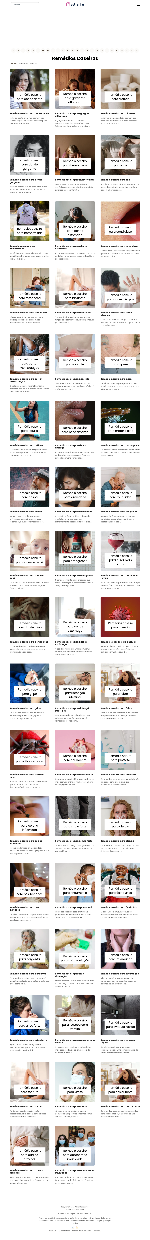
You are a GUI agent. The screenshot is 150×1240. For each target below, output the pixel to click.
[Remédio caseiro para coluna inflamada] (29, 816)
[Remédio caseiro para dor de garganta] (29, 155)
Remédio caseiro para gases (117, 378)
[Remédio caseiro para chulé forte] (75, 816)
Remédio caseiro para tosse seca (28, 312)
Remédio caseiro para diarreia (118, 113)
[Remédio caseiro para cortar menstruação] (29, 354)
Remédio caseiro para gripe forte (28, 1040)
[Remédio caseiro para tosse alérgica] (120, 287)
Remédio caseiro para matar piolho (120, 445)
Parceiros (97, 1231)
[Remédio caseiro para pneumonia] (75, 882)
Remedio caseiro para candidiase (119, 246)
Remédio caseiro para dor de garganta (26, 181)
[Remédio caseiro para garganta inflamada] (75, 88)
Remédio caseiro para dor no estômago (71, 247)
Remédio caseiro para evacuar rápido (118, 1041)
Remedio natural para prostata (118, 774)
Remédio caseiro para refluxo (26, 445)
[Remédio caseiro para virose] (75, 1081)
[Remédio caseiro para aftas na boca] (29, 749)
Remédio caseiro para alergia (117, 840)
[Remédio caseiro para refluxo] (29, 420)
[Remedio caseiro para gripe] (29, 683)
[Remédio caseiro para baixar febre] (120, 1081)
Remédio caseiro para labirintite (73, 312)
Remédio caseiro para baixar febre (120, 1106)
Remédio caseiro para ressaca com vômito (75, 1041)
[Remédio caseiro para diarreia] (120, 88)
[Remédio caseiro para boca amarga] (75, 420)
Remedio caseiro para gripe (25, 708)
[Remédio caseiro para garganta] (29, 948)
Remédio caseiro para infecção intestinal (72, 709)
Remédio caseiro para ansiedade (73, 511)
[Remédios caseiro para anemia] (120, 617)
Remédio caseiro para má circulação (69, 975)
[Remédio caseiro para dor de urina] (29, 617)
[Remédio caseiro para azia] (120, 155)
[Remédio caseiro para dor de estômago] (75, 617)
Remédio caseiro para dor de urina (29, 641)
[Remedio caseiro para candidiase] (120, 221)
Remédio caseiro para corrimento (74, 774)
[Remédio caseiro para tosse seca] (29, 287)
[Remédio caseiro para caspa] (29, 486)
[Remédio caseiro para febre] (120, 683)
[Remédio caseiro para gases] (120, 354)
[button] (138, 4)
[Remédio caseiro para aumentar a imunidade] (75, 1145)
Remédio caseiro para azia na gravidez (26, 1171)
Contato (52, 1231)
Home (14, 63)
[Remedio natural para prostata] (120, 749)
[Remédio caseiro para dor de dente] (29, 88)
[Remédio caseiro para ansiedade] (75, 486)
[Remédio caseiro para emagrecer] (75, 550)
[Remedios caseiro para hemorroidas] (29, 221)
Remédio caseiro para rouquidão (119, 511)
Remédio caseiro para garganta (28, 973)
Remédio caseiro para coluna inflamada (26, 842)
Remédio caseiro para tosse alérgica (116, 314)
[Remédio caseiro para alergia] (120, 816)
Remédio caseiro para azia (116, 179)
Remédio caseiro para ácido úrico (119, 907)
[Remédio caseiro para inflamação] (120, 948)
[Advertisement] (75, 26)
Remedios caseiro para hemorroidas (23, 247)
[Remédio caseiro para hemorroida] (75, 155)
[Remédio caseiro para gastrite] (75, 354)
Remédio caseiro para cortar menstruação (26, 380)
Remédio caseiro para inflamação (120, 973)
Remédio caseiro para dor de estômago (71, 643)
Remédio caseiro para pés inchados (24, 908)
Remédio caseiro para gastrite (72, 378)
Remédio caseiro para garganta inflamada (73, 114)
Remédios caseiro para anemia (118, 641)
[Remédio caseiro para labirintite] (75, 287)
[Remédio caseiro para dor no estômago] (75, 221)
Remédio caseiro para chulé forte (73, 840)
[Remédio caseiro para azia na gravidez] (29, 1145)
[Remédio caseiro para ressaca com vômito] (75, 1015)
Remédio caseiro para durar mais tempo (119, 577)
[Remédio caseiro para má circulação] (75, 948)
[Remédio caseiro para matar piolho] (120, 420)
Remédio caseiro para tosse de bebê (27, 577)
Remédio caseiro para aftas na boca (27, 776)
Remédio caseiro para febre (116, 708)
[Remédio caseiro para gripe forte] (29, 1015)
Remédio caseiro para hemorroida (74, 179)
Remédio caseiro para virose (71, 1106)
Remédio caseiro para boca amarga (70, 446)
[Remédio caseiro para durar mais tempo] (120, 550)
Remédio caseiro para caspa (26, 511)
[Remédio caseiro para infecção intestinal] (75, 683)
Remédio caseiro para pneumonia (74, 907)
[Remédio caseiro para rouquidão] (120, 486)
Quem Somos (64, 1231)
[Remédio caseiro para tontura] (29, 1081)
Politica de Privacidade (81, 1231)
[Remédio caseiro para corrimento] (75, 749)
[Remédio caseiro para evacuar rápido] (120, 1015)
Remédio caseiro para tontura (26, 1106)
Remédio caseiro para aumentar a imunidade (74, 1171)
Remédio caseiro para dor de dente (29, 113)
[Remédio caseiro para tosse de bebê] (29, 550)
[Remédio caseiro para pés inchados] (29, 882)
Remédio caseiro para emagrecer (74, 575)
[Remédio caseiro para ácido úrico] (120, 882)
